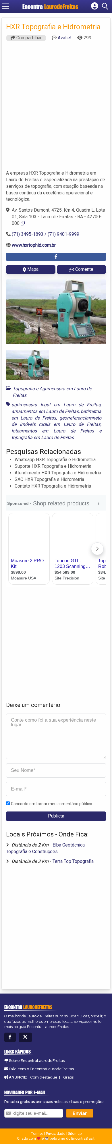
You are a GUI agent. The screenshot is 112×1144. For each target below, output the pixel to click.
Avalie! (65, 37)
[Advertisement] (56, 108)
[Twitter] (25, 1037)
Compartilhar (28, 37)
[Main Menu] (5, 6)
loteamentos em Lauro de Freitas (52, 431)
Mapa (32, 269)
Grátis (68, 1077)
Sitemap (75, 1134)
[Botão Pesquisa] (106, 6)
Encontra (50, 6)
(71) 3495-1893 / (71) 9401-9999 (45, 234)
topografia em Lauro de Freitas (42, 437)
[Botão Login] (94, 6)
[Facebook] (10, 1037)
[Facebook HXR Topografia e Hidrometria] (56, 257)
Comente (84, 269)
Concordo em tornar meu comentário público (51, 803)
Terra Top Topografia (73, 861)
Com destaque (43, 1077)
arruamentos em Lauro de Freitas (45, 411)
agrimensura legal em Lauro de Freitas (56, 404)
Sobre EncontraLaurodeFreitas (37, 1060)
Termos (37, 1134)
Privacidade (55, 1134)
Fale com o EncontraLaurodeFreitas (41, 1069)
